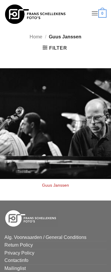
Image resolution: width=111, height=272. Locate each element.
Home (36, 36)
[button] (94, 13)
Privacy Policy (19, 252)
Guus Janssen (55, 185)
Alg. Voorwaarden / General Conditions (45, 237)
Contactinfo (16, 260)
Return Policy (18, 244)
